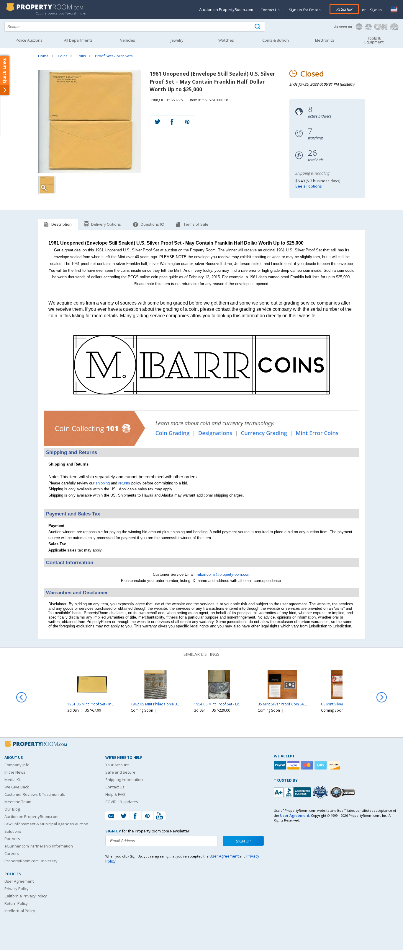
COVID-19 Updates (121, 801)
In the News (14, 772)
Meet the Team (17, 801)
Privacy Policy (16, 888)
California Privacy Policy (25, 896)
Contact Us (270, 9)
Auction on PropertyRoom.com (226, 9)
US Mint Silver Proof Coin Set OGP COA (290, 704)
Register (344, 9)
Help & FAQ (115, 794)
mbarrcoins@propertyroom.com (223, 574)
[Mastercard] (307, 765)
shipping (103, 483)
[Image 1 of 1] (90, 121)
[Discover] (335, 765)
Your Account (117, 764)
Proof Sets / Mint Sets (113, 55)
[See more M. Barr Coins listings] (201, 403)
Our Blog (12, 809)
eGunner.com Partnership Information (38, 846)
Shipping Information (124, 779)
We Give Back (16, 787)
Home (43, 55)
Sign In (375, 9)
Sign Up (243, 841)
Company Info (17, 764)
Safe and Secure (120, 772)
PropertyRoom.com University (31, 860)
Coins (62, 55)
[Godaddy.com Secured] (343, 792)
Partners (12, 838)
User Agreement (19, 881)
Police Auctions (29, 40)
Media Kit (12, 779)
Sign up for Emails (305, 9)
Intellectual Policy (19, 910)
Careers (11, 853)
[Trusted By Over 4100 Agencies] (321, 792)
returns (124, 483)
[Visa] (294, 765)
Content (6, 75)
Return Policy (16, 903)
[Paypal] (280, 765)
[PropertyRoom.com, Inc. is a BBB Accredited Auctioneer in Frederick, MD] (293, 791)
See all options (308, 186)
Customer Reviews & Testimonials (34, 794)
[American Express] (321, 765)
